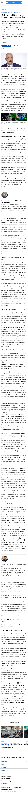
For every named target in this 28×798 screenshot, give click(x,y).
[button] (2, 2)
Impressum (4, 783)
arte (20, 787)
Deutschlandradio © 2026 (9, 792)
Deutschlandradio (6, 776)
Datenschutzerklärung (7, 778)
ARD (8, 787)
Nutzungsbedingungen (8, 781)
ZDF (11, 787)
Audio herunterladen (19, 45)
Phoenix (15, 787)
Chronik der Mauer (6, 789)
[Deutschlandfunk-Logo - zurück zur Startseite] (14, 2)
